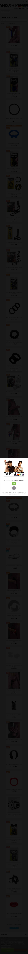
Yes (14, 483)
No (14, 488)
